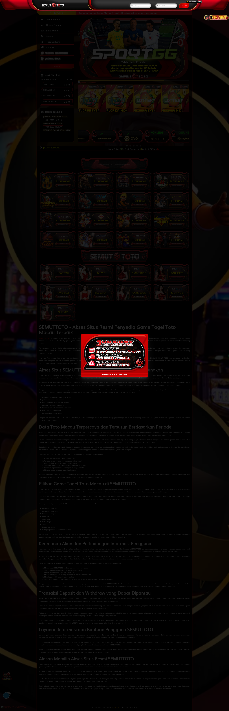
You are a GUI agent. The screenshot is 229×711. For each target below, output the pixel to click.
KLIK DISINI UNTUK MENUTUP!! (114, 375)
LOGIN (184, 5)
